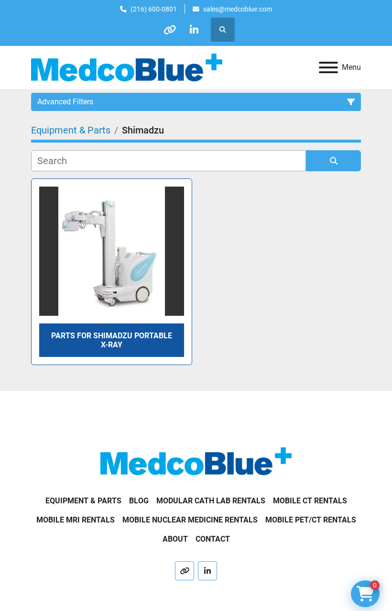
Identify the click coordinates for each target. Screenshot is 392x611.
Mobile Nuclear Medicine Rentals (190, 519)
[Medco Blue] (196, 460)
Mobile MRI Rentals (75, 519)
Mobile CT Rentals (310, 500)
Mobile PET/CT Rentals (310, 519)
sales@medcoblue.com (237, 9)
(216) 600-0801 (154, 9)
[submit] (333, 160)
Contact (213, 539)
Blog (139, 500)
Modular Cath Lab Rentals (210, 500)
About (175, 539)
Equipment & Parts (83, 500)
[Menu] (328, 67)
